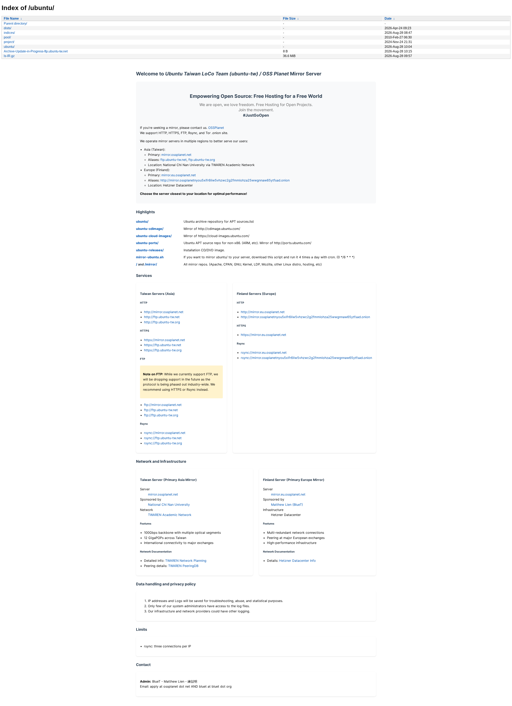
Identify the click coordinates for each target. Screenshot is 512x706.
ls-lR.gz (9, 56)
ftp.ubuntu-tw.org (201, 160)
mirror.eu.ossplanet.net (178, 175)
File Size (289, 18)
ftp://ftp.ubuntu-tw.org (161, 415)
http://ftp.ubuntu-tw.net (162, 317)
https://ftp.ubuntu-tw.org (163, 350)
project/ (9, 42)
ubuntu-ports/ (147, 243)
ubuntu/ (9, 46)
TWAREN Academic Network (169, 515)
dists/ (7, 28)
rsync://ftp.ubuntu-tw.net (163, 438)
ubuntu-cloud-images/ (154, 236)
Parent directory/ (15, 23)
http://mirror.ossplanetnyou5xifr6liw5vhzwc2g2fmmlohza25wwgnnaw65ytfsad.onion (225, 180)
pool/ (7, 37)
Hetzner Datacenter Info (297, 561)
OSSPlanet (216, 128)
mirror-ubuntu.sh (150, 257)
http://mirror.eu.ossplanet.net (263, 312)
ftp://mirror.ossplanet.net (163, 405)
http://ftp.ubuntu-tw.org (162, 322)
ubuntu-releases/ (150, 250)
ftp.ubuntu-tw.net (173, 160)
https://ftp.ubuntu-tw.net (162, 345)
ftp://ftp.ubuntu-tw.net (161, 410)
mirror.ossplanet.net (176, 155)
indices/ (9, 32)
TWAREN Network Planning (185, 561)
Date (388, 18)
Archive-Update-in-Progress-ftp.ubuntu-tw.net (36, 51)
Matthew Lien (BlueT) (287, 505)
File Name (11, 18)
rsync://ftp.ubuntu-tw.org (163, 443)
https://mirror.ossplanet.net (164, 340)
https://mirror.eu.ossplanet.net (263, 335)
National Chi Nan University (169, 505)
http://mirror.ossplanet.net (163, 312)
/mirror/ (151, 264)
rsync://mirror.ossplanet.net (164, 433)
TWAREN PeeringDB (183, 566)
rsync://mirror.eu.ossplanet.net (264, 352)
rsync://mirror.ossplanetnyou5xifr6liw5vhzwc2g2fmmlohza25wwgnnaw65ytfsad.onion (306, 358)
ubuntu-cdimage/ (149, 229)
